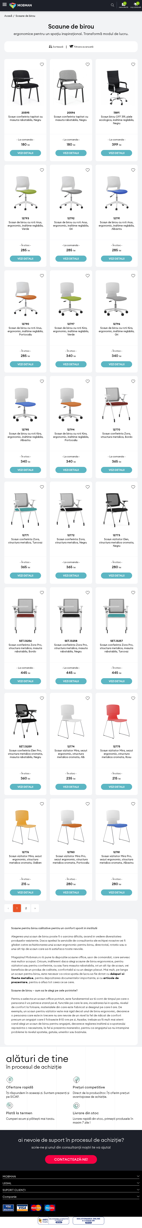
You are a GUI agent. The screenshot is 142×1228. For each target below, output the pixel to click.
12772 (70, 535)
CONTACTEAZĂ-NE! (71, 1159)
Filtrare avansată (83, 46)
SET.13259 (25, 746)
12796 (116, 324)
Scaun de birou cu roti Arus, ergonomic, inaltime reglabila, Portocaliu (25, 331)
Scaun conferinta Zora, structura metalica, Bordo (116, 435)
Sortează (57, 46)
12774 (71, 746)
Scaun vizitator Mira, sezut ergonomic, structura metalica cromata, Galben (25, 859)
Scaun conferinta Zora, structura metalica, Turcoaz (25, 541)
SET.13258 (71, 640)
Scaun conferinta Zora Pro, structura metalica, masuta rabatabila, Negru (71, 648)
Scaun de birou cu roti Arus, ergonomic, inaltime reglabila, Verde (25, 225)
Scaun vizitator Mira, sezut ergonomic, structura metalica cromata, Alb (71, 754)
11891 (116, 112)
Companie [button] (9, 1196)
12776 (25, 852)
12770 (116, 429)
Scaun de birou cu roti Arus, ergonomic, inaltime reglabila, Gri (71, 225)
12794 (71, 429)
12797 (70, 324)
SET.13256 (25, 640)
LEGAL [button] (7, 1183)
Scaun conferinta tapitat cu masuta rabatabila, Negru (25, 118)
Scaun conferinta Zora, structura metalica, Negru (71, 541)
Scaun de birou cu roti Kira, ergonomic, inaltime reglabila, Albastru (25, 437)
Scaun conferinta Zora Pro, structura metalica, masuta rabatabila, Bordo (25, 648)
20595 (25, 112)
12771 (25, 535)
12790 (25, 324)
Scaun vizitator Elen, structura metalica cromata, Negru (116, 542)
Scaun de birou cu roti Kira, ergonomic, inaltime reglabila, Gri (116, 331)
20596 (71, 112)
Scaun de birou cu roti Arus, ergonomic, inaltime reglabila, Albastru (116, 225)
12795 (25, 429)
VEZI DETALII (25, 153)
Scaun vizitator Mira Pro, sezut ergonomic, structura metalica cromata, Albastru (117, 859)
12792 (70, 218)
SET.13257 (116, 640)
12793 (25, 218)
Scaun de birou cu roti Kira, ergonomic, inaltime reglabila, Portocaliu (71, 437)
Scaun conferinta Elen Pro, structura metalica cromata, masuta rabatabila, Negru (25, 754)
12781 (116, 852)
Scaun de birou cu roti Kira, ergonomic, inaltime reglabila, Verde (71, 331)
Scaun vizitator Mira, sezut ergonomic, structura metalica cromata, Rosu (116, 754)
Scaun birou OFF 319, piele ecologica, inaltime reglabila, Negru (116, 120)
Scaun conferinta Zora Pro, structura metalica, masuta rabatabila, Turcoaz (116, 648)
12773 (116, 535)
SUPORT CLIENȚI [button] (14, 1190)
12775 (116, 746)
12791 (116, 218)
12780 (71, 852)
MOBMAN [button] (9, 1176)
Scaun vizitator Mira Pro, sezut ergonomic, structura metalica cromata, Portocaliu (71, 859)
